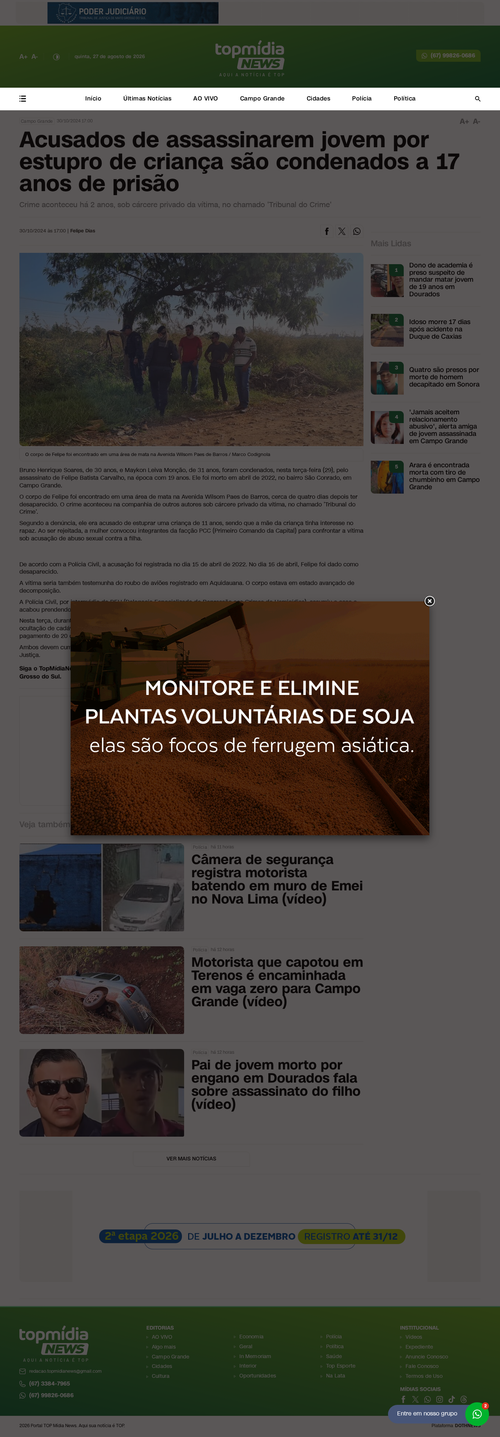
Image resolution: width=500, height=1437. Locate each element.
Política (405, 98)
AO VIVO (205, 98)
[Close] (429, 601)
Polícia (362, 98)
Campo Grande (262, 98)
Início (93, 98)
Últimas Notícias (147, 98)
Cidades (319, 98)
